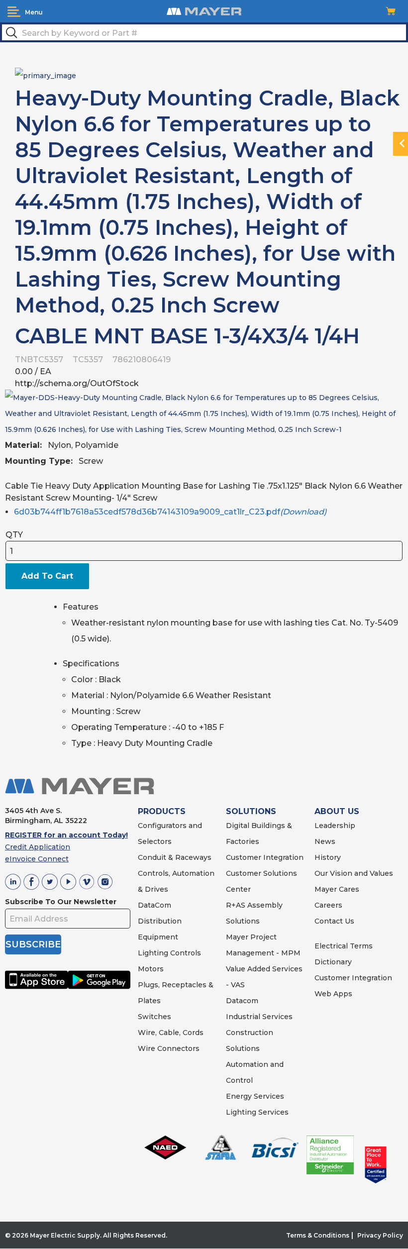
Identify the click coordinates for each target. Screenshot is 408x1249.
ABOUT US (336, 811)
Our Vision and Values (353, 873)
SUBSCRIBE (33, 944)
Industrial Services (259, 1016)
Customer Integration (265, 857)
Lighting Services (257, 1112)
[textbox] (204, 32)
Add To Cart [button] (47, 576)
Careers (328, 905)
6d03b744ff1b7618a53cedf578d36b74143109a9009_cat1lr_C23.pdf (170, 512)
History (327, 857)
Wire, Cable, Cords (171, 1032)
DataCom (154, 905)
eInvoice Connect (37, 858)
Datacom (242, 1000)
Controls (184, 952)
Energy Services (255, 1096)
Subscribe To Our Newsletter (60, 901)
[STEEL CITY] (45, 75)
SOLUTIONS (251, 811)
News (324, 841)
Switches (154, 1016)
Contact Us (334, 921)
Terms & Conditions (317, 1235)
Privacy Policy (380, 1235)
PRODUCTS (162, 811)
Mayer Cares (336, 889)
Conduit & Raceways (174, 857)
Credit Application (37, 846)
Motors (151, 968)
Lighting (153, 952)
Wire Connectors (169, 1048)
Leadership (334, 825)
